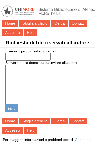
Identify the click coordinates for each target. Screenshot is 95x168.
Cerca (59, 23)
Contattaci (83, 140)
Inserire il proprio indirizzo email (30, 51)
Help (30, 32)
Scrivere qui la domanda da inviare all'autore (41, 63)
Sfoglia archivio (34, 23)
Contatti (78, 23)
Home (10, 23)
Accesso (12, 32)
